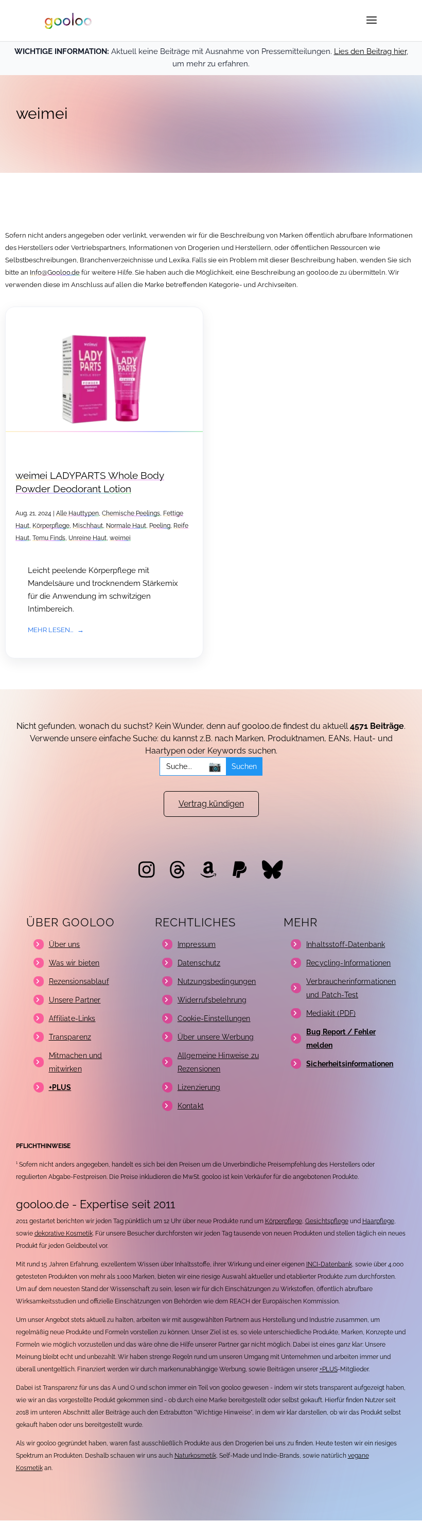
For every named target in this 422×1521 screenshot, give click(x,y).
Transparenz (70, 1037)
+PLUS (329, 1369)
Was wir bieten (74, 963)
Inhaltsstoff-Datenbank (345, 944)
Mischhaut (88, 525)
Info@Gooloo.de (55, 272)
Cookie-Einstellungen (214, 1018)
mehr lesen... (50, 629)
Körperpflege (50, 525)
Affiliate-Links (72, 1018)
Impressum (197, 944)
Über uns (64, 944)
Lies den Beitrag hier (370, 51)
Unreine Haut (87, 538)
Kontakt (191, 1106)
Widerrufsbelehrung (212, 1000)
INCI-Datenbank (329, 1264)
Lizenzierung (199, 1087)
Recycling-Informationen (348, 963)
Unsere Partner (75, 1000)
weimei (120, 538)
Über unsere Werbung (216, 1037)
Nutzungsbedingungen (217, 981)
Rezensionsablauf (79, 981)
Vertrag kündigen (211, 804)
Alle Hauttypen (77, 513)
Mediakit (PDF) (331, 1013)
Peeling (159, 525)
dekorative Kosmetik (63, 1233)
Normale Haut (126, 525)
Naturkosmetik (195, 1455)
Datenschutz (199, 963)
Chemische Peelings (131, 513)
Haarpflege (378, 1221)
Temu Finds (48, 538)
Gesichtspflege (326, 1221)
